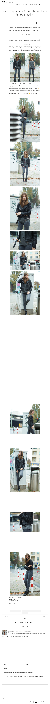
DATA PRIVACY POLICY (36, 677)
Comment (6, 649)
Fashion (17, 17)
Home (14, 17)
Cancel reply (28, 646)
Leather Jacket (31, 611)
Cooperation (24, 4)
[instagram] (3, 698)
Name (5, 664)
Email (27, 664)
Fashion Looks (18, 4)
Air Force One (5, 616)
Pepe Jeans (25, 612)
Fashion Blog (24, 611)
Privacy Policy (33, 702)
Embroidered (18, 611)
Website (5, 668)
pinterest (29, 622)
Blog (12, 4)
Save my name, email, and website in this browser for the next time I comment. (18, 672)
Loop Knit (45, 616)
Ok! (36, 702)
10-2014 (12, 611)
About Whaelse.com (33, 4)
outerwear (38, 611)
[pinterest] (4, 698)
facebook (19, 622)
